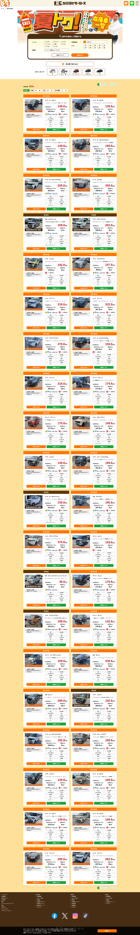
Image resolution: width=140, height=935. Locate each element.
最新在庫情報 (10, 8)
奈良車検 (74, 903)
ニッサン (48, 44)
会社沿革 (3, 900)
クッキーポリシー (37, 932)
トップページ (4, 894)
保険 (2, 901)
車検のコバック (40, 903)
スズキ (48, 42)
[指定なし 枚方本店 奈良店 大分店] (95, 42)
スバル (56, 46)
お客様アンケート (41, 901)
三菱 (55, 44)
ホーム (2, 8)
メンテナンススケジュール (7, 903)
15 (110, 84)
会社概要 (3, 896)
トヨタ (48, 46)
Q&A (2, 905)
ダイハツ (56, 42)
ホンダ (64, 42)
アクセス (39, 907)
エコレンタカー (5, 909)
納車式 (38, 900)
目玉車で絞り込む (72, 64)
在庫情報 (39, 896)
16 (113, 84)
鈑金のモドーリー (41, 905)
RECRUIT (3, 907)
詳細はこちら (56, 129)
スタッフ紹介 (40, 898)
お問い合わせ (36, 129)
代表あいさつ (4, 898)
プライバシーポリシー (6, 910)
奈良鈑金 (74, 905)
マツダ (64, 44)
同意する (107, 930)
